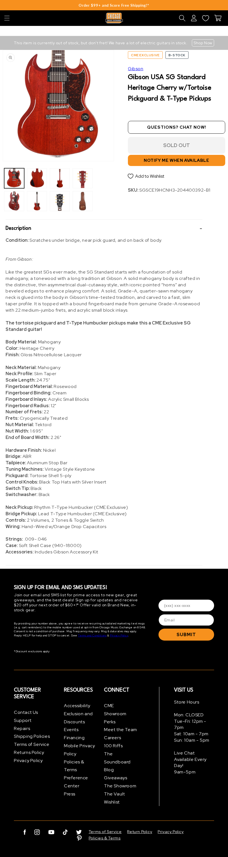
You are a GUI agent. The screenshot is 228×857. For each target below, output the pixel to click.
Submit (186, 635)
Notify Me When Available (176, 160)
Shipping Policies (32, 736)
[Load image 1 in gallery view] (14, 178)
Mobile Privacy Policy (79, 750)
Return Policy (139, 831)
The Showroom (120, 786)
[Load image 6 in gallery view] (60, 201)
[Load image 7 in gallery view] (83, 178)
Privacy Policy (119, 635)
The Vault (114, 794)
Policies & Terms (74, 766)
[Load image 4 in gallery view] (37, 201)
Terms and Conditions (92, 635)
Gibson (135, 69)
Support (22, 720)
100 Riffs (113, 746)
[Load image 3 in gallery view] (37, 178)
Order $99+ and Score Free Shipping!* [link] (114, 5)
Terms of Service (31, 744)
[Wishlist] (205, 18)
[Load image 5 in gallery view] (60, 178)
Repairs (22, 728)
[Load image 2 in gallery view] (14, 201)
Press (69, 794)
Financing (74, 738)
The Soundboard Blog (117, 762)
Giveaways (115, 778)
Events (71, 730)
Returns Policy (29, 752)
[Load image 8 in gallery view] (83, 201)
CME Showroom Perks (115, 714)
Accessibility (77, 706)
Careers (112, 738)
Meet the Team (120, 730)
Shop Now (203, 42)
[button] (7, 18)
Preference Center (76, 782)
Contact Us (26, 712)
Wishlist (112, 802)
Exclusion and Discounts (78, 718)
